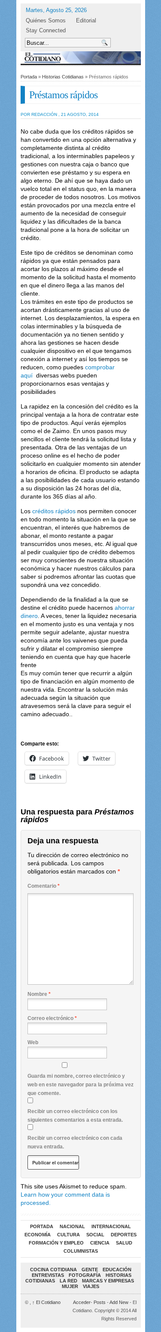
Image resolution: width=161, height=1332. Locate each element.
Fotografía (85, 1275)
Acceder (82, 1302)
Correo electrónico (52, 1018)
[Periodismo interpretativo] (81, 57)
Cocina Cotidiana (53, 1269)
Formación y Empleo (56, 1242)
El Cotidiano (46, 1302)
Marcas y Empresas (108, 1280)
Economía (37, 1234)
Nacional (72, 1226)
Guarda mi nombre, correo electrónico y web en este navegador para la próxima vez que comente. (80, 1084)
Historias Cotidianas (63, 76)
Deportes (124, 1234)
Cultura (68, 1234)
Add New (118, 1302)
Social (95, 1234)
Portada (29, 76)
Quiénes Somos (46, 20)
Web (32, 1042)
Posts (100, 1302)
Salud (124, 1242)
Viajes (91, 1286)
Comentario (43, 886)
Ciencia (99, 1242)
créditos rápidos (54, 511)
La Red (68, 1280)
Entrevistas (48, 1275)
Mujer (70, 1286)
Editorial (86, 20)
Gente (90, 1269)
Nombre (39, 994)
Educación (117, 1269)
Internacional (111, 1226)
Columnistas (81, 1251)
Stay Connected (46, 30)
